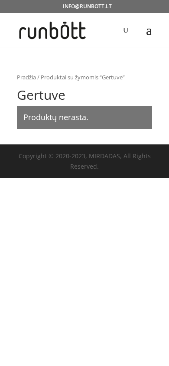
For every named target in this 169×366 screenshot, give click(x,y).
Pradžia (26, 77)
